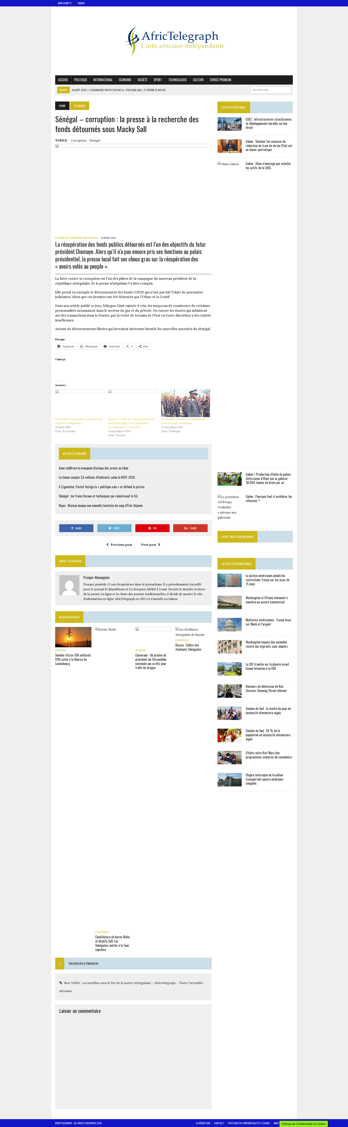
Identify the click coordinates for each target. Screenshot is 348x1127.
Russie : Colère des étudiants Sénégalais (188, 647)
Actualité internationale (237, 563)
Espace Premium (220, 79)
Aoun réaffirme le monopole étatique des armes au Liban (93, 468)
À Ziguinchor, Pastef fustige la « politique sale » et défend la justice (101, 486)
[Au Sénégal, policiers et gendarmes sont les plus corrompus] (185, 403)
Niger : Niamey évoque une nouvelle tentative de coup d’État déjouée (101, 505)
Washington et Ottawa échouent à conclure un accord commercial (267, 599)
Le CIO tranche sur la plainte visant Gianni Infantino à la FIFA (267, 666)
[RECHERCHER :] (271, 89)
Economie (125, 79)
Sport (158, 79)
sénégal (94, 140)
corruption (78, 140)
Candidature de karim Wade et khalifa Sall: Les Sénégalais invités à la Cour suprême (112, 943)
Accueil (63, 79)
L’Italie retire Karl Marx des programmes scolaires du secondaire (269, 754)
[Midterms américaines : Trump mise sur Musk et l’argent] (230, 628)
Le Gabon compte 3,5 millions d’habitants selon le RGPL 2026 (97, 477)
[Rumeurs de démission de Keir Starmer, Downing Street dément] (230, 695)
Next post (148, 544)
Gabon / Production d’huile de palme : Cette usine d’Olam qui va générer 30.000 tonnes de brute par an (269, 478)
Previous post (121, 544)
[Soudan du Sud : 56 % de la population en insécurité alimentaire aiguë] (230, 739)
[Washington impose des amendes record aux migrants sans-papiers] (230, 650)
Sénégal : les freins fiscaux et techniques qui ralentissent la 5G (98, 496)
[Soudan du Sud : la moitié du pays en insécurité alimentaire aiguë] (230, 717)
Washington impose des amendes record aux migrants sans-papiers (267, 644)
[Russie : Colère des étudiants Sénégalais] (193, 634)
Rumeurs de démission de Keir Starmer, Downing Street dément (266, 688)
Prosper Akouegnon (84, 237)
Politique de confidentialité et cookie (249, 1123)
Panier (81, 3)
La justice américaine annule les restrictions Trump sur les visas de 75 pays (267, 579)
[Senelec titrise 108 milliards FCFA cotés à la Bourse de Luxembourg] (73, 644)
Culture (198, 79)
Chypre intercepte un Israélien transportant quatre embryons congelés (264, 779)
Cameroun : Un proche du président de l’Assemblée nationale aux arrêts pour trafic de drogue (150, 661)
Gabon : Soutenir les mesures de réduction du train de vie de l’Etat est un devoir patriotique (269, 145)
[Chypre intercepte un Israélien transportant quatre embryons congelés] (230, 783)
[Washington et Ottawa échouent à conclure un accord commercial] (230, 606)
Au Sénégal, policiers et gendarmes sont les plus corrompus (183, 421)
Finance (60, 650)
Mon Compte (64, 3)
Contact (219, 1123)
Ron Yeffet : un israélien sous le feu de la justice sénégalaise (78, 421)
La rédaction (203, 1123)
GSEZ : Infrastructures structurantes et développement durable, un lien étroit (269, 123)
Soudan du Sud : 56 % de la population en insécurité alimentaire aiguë (268, 735)
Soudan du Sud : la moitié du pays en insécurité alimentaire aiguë (268, 710)
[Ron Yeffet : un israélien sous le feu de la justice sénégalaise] (79, 403)
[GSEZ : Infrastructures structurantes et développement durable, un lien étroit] (230, 128)
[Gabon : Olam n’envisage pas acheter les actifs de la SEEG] (230, 461)
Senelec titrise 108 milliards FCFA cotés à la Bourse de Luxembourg (73, 659)
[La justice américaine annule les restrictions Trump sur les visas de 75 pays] (230, 584)
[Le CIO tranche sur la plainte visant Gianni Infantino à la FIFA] (230, 673)
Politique (80, 79)
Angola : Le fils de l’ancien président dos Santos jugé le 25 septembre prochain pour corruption (131, 423)
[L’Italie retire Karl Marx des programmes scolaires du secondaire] (230, 761)
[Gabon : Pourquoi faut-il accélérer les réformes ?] (230, 517)
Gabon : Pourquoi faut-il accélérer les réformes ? (269, 498)
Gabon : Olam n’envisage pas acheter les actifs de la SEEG (268, 165)
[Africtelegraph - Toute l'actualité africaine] (174, 40)
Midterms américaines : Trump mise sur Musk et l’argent (268, 622)
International (103, 79)
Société (142, 79)
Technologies (177, 79)
